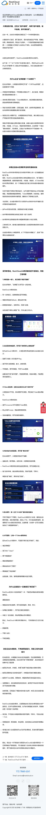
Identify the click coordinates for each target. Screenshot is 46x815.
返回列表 (37, 758)
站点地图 (19, 804)
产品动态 (41, 8)
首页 (28, 8)
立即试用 (37, 2)
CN (31, 3)
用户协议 (5, 804)
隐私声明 (12, 804)
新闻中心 (34, 8)
